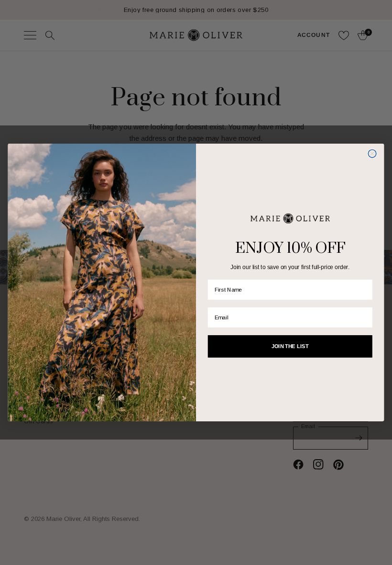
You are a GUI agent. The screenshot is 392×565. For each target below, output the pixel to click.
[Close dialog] (372, 154)
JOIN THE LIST (290, 346)
